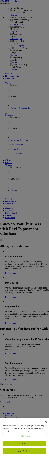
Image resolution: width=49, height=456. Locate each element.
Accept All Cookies (24, 451)
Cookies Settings (24, 436)
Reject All (24, 444)
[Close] (46, 422)
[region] (24, 437)
